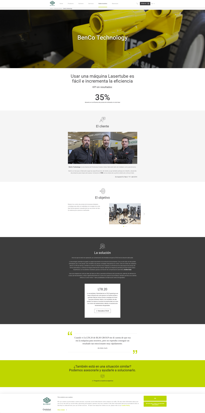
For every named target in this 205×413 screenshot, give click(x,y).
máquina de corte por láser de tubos (84, 273)
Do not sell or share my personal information (155, 404)
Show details (61, 410)
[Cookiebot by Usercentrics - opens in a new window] (47, 410)
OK (155, 398)
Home (51, 8)
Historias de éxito (58, 8)
